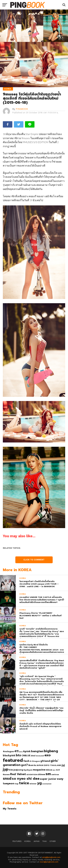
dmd (33, 755)
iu (35, 765)
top (17, 783)
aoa (20, 751)
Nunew (6, 774)
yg (39, 783)
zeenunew (46, 783)
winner (33, 783)
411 (16, 751)
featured (13, 760)
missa (49, 769)
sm (48, 774)
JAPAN (36, 841)
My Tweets (9, 808)
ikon (30, 765)
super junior (48, 779)
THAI (44, 841)
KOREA (27, 841)
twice (24, 783)
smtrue (55, 774)
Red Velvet (18, 774)
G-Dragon (35, 761)
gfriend (45, 761)
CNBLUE (26, 755)
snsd (7, 778)
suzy (60, 779)
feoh (26, 761)
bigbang (51, 751)
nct (58, 769)
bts (18, 755)
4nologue (8, 751)
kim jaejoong (16, 769)
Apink (27, 751)
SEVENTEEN (31, 774)
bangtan (37, 751)
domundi (40, 755)
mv (54, 770)
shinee (41, 774)
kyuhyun (28, 769)
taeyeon (8, 783)
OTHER (52, 841)
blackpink (9, 755)
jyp (6, 769)
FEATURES (17, 841)
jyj (63, 765)
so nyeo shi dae (25, 778)
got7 (24, 765)
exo (47, 755)
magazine (39, 770)
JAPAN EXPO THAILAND (48, 765)
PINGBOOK (22, 109)
